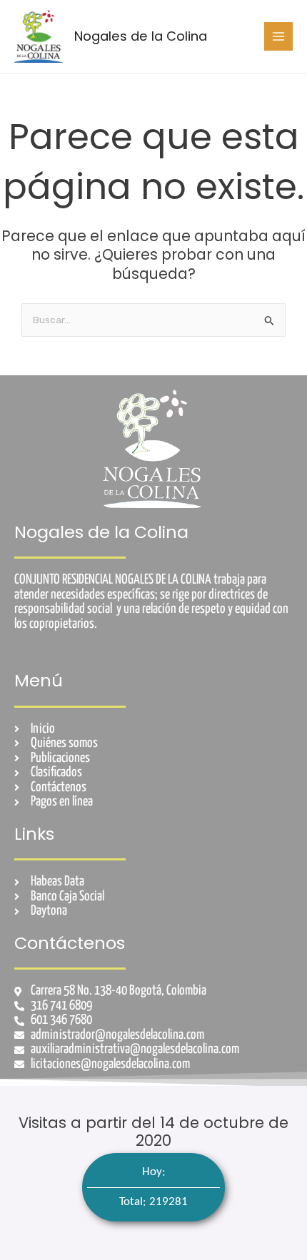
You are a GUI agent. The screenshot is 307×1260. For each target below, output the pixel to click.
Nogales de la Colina (140, 36)
